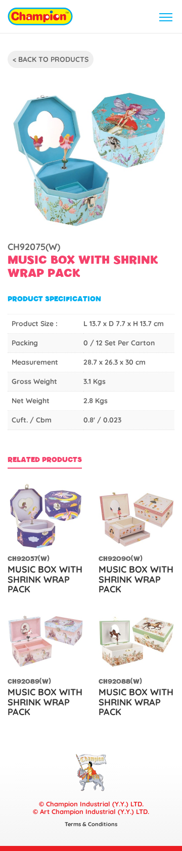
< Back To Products (50, 59)
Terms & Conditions (91, 824)
